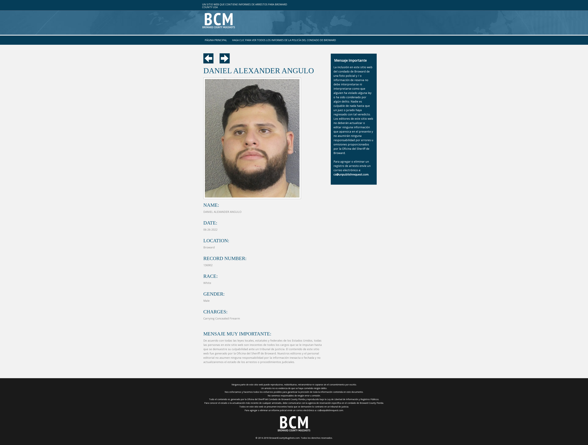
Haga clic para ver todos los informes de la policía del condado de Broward (284, 40)
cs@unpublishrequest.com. (330, 410)
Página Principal (216, 40)
